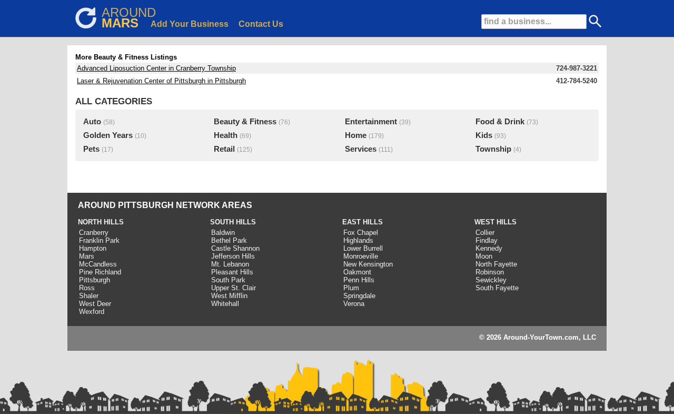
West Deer (95, 304)
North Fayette (496, 264)
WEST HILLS (495, 222)
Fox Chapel (360, 232)
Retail (224, 149)
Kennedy (488, 248)
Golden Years (108, 135)
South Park (228, 280)
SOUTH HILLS (233, 222)
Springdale (359, 296)
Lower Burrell (363, 248)
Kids (483, 135)
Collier (484, 232)
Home (355, 135)
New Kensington (368, 264)
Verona (353, 304)
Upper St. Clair (233, 288)
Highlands (358, 240)
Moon (483, 256)
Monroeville (360, 256)
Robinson (489, 272)
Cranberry (93, 232)
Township (493, 149)
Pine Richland (100, 272)
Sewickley (491, 280)
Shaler (88, 296)
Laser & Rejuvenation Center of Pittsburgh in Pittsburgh (161, 81)
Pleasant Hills (232, 272)
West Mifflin (229, 296)
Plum (351, 288)
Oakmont (357, 272)
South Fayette (497, 288)
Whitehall (225, 304)
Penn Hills (358, 280)
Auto (92, 121)
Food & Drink (499, 121)
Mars (86, 256)
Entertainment (371, 121)
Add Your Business (190, 23)
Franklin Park (99, 240)
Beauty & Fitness (245, 121)
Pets (91, 149)
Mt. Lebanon (230, 264)
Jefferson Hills (233, 256)
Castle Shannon (235, 248)
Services (360, 149)
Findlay (486, 240)
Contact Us (261, 23)
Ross (87, 288)
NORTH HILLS (101, 222)
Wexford (91, 312)
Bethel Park (229, 240)
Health (225, 135)
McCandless (98, 264)
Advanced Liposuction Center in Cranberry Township (156, 68)
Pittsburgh (94, 280)
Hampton (92, 248)
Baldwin (223, 232)
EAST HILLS (362, 222)
